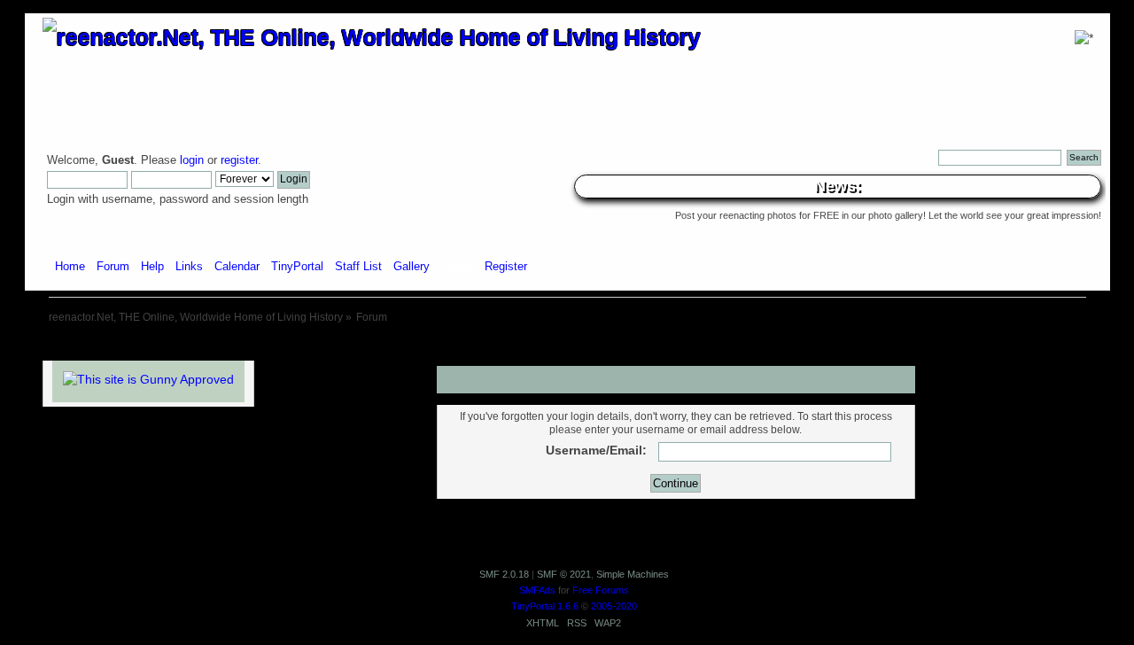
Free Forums (600, 590)
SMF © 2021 (564, 574)
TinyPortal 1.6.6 (545, 606)
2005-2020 (614, 606)
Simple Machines (632, 574)
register (239, 160)
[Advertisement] (567, 343)
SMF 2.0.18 (504, 574)
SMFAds (537, 590)
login (192, 160)
